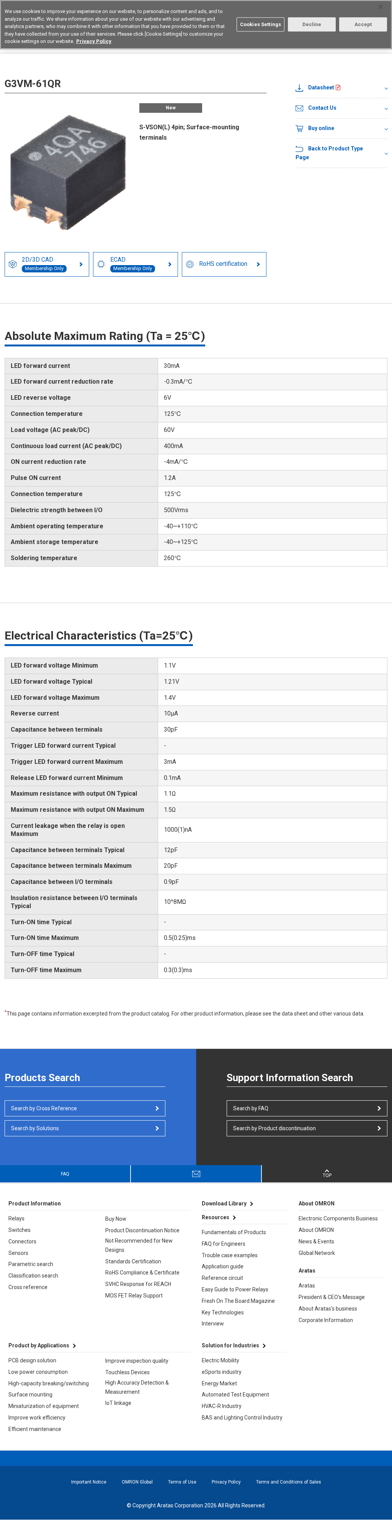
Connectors (22, 1241)
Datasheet (321, 87)
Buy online (321, 128)
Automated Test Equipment (235, 1394)
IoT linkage (118, 1403)
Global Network (317, 1253)
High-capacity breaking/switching (48, 1383)
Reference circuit (222, 1278)
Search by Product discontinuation (274, 1128)
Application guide (222, 1266)
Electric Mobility (220, 1360)
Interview (213, 1324)
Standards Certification (133, 1261)
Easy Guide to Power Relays (235, 1289)
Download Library (224, 1203)
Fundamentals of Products (234, 1232)
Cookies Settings (260, 24)
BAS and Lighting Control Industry (242, 1417)
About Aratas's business (328, 1309)
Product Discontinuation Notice (142, 1230)
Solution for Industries (230, 1345)
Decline (312, 24)
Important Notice (88, 1482)
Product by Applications (38, 1345)
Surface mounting (30, 1394)
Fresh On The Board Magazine (238, 1301)
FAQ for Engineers (223, 1244)
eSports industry (222, 1372)
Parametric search (30, 1264)
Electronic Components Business (338, 1218)
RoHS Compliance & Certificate (142, 1272)
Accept (363, 24)
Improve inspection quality (136, 1361)
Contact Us (322, 108)
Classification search (33, 1276)
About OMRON (316, 1230)
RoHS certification (223, 263)
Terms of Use (182, 1482)
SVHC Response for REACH (138, 1284)
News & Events (316, 1241)
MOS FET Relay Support (134, 1295)
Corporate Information (326, 1320)
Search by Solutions (35, 1128)
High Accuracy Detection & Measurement (137, 1387)
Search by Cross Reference (44, 1108)
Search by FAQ (250, 1108)
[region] (196, 24)
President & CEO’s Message (332, 1297)
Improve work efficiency (36, 1417)
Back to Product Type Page (329, 153)
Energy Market (219, 1383)
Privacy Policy (226, 1482)
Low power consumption (38, 1372)
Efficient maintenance (34, 1429)
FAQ (65, 1174)
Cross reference (27, 1287)
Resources (215, 1217)
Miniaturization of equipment (43, 1406)
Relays (16, 1218)
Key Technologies (223, 1312)
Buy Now (115, 1219)
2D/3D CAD (43, 263)
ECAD (131, 263)
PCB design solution (32, 1360)
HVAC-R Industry (222, 1406)
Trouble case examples (230, 1255)
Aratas (307, 1286)
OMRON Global (137, 1482)
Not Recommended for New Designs (139, 1245)
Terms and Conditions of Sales (288, 1482)
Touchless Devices (127, 1372)
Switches (19, 1230)
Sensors (18, 1253)
